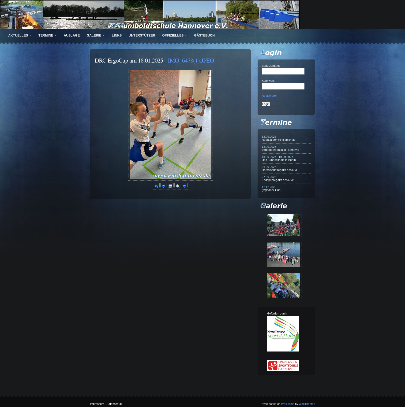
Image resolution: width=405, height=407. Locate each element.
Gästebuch (204, 35)
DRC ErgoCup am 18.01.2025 (129, 60)
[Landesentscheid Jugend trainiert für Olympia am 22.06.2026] (283, 254)
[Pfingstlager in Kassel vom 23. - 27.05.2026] (283, 285)
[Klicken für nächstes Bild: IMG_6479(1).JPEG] (170, 179)
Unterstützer (142, 35)
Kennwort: (268, 80)
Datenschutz (114, 404)
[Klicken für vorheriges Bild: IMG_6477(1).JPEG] (163, 188)
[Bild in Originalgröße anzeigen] (177, 188)
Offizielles (173, 35)
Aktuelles (18, 35)
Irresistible (287, 404)
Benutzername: (271, 65)
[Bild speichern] (170, 188)
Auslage (72, 35)
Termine (45, 35)
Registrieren (270, 95)
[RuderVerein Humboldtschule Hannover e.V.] (202, 14)
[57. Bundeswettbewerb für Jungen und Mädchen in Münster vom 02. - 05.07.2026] (283, 225)
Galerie (94, 35)
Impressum (97, 404)
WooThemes (307, 404)
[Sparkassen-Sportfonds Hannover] (283, 370)
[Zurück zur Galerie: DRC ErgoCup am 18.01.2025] (156, 188)
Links (117, 35)
